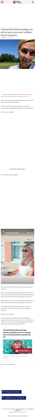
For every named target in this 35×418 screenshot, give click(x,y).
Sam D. (4, 37)
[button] (32, 2)
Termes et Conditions (20, 408)
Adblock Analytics (16, 416)
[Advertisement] (17, 15)
